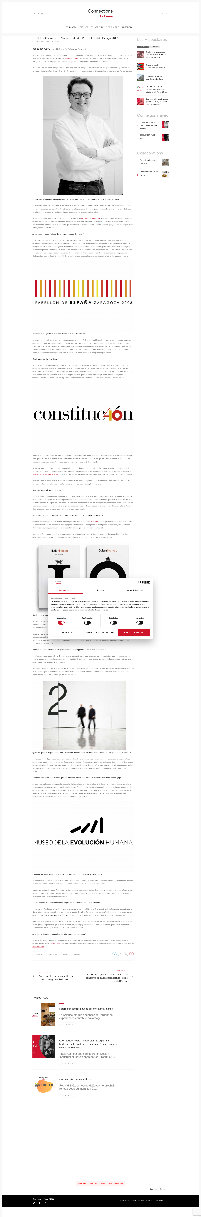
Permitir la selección (100, 633)
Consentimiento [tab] (65, 590)
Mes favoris (154, 47)
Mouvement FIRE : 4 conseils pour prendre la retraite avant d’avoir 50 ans (157, 89)
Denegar (67, 633)
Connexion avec (38, 42)
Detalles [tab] (100, 590)
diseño (65, 954)
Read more (67, 1025)
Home (48, 42)
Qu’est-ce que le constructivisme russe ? (155, 66)
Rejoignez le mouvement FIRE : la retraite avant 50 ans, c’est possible (156, 54)
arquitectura (39, 954)
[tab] (143, 47)
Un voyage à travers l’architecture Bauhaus (154, 77)
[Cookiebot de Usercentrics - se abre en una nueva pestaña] (140, 582)
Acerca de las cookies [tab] (135, 590)
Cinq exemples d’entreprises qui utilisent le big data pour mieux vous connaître (157, 101)
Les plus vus (143, 47)
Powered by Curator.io (158, 1189)
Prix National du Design (90, 218)
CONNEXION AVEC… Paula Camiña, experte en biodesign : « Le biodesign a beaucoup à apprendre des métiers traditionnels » (88, 1044)
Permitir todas (134, 633)
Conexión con (53, 954)
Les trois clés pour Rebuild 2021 (76, 1079)
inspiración (77, 954)
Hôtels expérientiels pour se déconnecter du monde (86, 1008)
